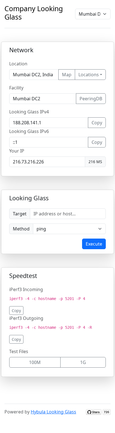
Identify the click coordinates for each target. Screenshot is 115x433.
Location (18, 64)
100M (35, 362)
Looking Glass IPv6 (29, 131)
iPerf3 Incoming (26, 289)
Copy (97, 123)
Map (66, 75)
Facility (16, 88)
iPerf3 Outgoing (26, 318)
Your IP (16, 151)
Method (21, 229)
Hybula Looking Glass (53, 412)
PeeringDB (91, 99)
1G (83, 362)
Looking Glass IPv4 (29, 112)
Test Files (18, 351)
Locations (88, 75)
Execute (94, 244)
